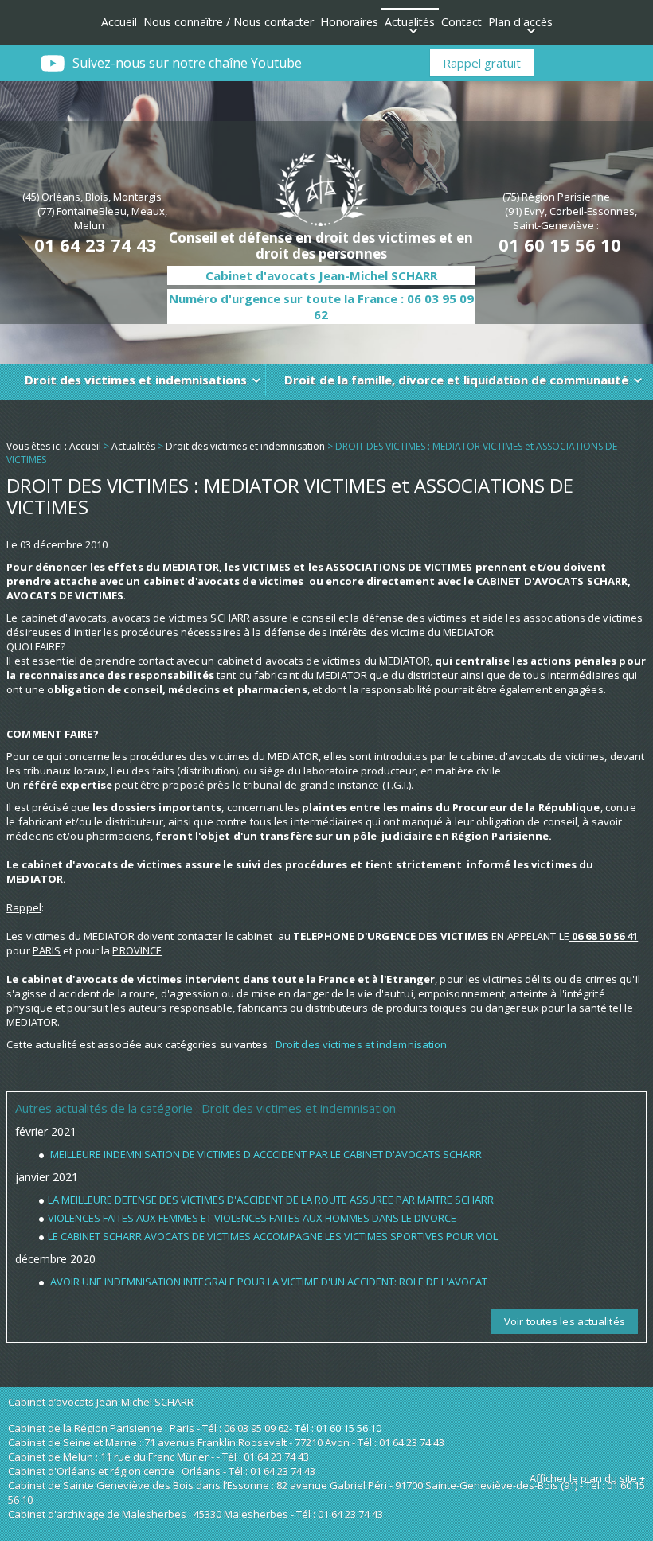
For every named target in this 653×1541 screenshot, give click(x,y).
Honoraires (349, 21)
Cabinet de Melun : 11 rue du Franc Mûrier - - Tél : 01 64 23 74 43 (158, 1456)
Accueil (119, 21)
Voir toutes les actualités (564, 1321)
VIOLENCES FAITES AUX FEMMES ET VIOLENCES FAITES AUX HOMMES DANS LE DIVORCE (252, 1218)
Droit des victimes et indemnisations (136, 380)
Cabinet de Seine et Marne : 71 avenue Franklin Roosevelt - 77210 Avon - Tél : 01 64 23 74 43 (226, 1442)
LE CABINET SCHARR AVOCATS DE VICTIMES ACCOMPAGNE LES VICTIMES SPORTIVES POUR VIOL (273, 1236)
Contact (461, 21)
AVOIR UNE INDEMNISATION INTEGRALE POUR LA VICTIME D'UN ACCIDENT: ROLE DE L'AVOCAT (267, 1281)
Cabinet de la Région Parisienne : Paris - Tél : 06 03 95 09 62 (148, 1428)
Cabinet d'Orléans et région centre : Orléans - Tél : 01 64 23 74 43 (161, 1471)
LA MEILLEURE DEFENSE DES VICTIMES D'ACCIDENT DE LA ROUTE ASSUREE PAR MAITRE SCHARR (271, 1199)
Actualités (410, 21)
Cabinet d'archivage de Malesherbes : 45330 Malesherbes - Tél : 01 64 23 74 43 (195, 1514)
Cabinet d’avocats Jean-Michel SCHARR (101, 1402)
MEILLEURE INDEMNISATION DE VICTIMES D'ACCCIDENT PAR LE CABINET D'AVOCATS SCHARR (265, 1154)
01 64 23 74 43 (95, 244)
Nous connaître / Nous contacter (228, 21)
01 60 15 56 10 (560, 244)
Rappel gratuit (482, 63)
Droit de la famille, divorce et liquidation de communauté (456, 380)
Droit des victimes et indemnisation (245, 446)
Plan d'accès (520, 21)
